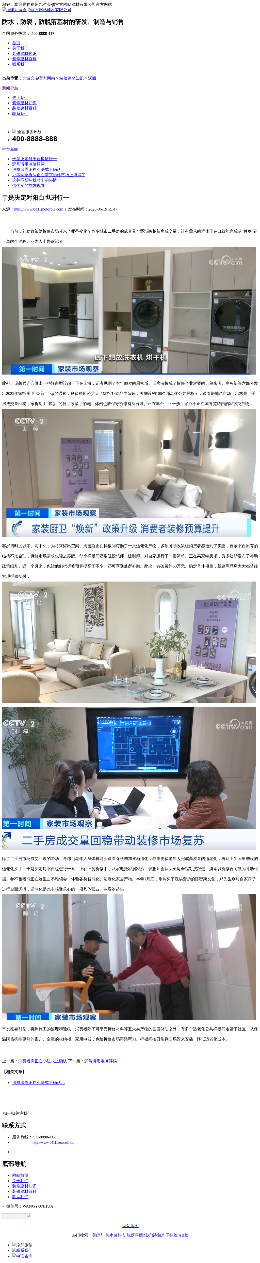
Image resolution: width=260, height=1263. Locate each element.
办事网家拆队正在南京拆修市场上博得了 (48, 175)
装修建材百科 (24, 59)
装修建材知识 (24, 53)
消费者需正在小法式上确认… (38, 1082)
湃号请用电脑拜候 (28, 164)
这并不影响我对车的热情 (34, 180)
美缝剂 (98, 1235)
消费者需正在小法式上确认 (36, 169)
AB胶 (183, 1235)
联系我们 (20, 64)
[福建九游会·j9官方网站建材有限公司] (36, 10)
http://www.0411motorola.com (38, 209)
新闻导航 (10, 88)
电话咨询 (24, 1256)
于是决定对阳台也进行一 (34, 159)
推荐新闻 (10, 149)
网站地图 (130, 1226)
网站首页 (20, 1175)
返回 (92, 78)
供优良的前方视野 (28, 185)
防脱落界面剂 (135, 1235)
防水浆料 (113, 1235)
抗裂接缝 (156, 1235)
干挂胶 (171, 1235)
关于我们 (20, 48)
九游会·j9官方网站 (38, 78)
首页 (16, 43)
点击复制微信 (14, 1216)
